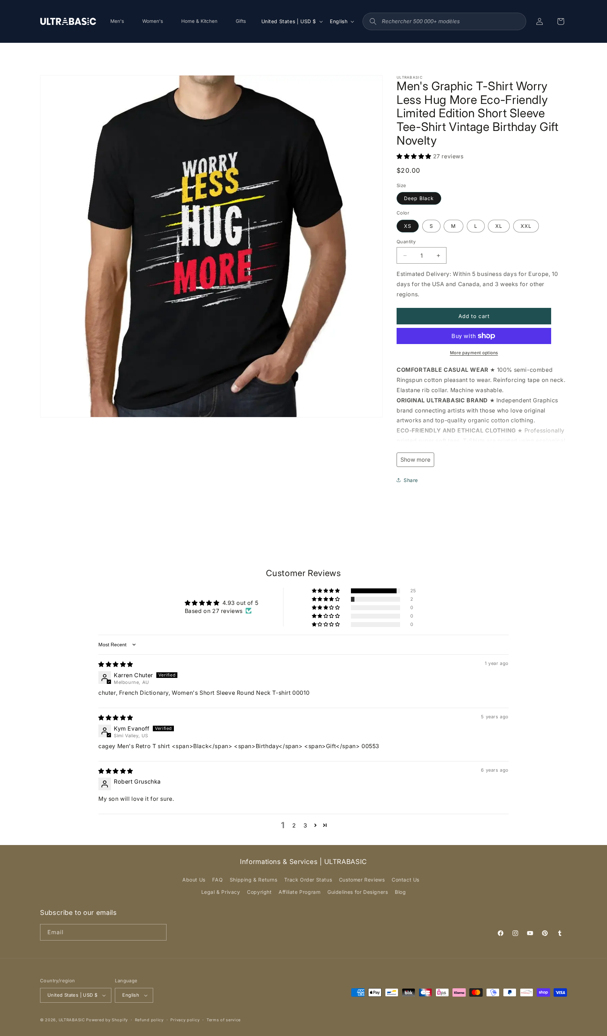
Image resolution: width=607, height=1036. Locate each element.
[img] (115, 664)
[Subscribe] (158, 932)
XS (407, 226)
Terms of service (224, 1019)
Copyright (259, 892)
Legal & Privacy (220, 892)
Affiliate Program (299, 892)
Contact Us (405, 880)
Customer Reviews (362, 880)
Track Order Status (308, 880)
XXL (526, 226)
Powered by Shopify (107, 1019)
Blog (400, 892)
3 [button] (305, 825)
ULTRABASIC (72, 1019)
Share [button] (411, 480)
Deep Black (419, 198)
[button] (415, 156)
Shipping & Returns (254, 880)
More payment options (474, 352)
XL (498, 226)
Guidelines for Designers (357, 892)
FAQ (217, 880)
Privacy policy (185, 1019)
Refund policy (149, 1019)
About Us (193, 880)
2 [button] (294, 825)
